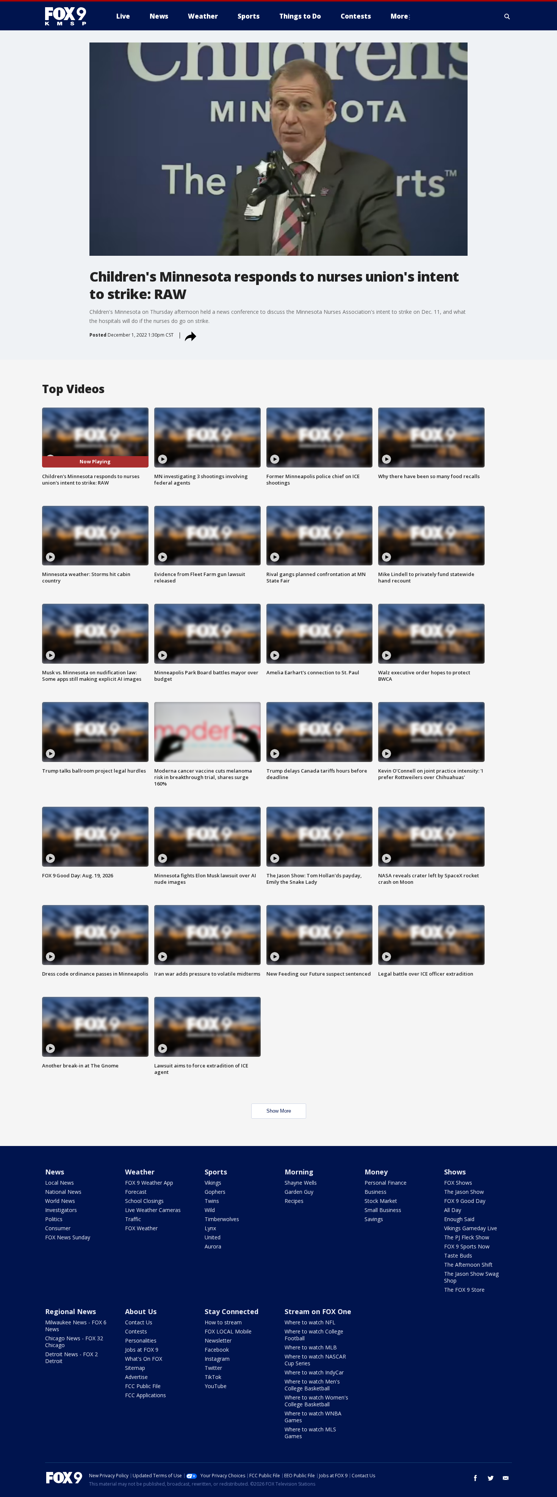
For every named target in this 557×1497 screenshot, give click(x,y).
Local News (59, 1182)
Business (375, 1191)
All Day (452, 1210)
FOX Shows (458, 1182)
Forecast (136, 1191)
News (54, 1171)
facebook (475, 1478)
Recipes (294, 1200)
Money (376, 1171)
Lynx (210, 1228)
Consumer (57, 1228)
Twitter (213, 1367)
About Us (140, 1311)
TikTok (213, 1377)
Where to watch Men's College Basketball (312, 1385)
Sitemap (135, 1367)
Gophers (215, 1191)
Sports (216, 1171)
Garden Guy (299, 1191)
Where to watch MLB (311, 1347)
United (213, 1237)
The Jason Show (464, 1191)
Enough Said (459, 1219)
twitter (491, 1478)
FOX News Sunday (67, 1237)
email (506, 1478)
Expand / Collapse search (507, 16)
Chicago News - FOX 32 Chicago (74, 1342)
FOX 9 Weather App (149, 1182)
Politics (54, 1219)
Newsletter (218, 1340)
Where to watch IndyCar (314, 1372)
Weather (140, 1171)
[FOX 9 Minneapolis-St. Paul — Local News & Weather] (70, 16)
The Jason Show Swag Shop (471, 1277)
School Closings (144, 1200)
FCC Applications (145, 1395)
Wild (210, 1210)
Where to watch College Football (314, 1335)
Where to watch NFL (310, 1322)
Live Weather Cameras (153, 1210)
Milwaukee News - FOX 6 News (75, 1326)
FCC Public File (143, 1386)
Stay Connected (231, 1311)
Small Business (383, 1210)
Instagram (217, 1358)
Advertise (136, 1377)
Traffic (133, 1219)
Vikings (213, 1182)
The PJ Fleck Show (466, 1237)
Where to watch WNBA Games (313, 1417)
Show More (278, 1111)
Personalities (140, 1340)
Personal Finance (386, 1182)
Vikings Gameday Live (470, 1228)
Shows (455, 1171)
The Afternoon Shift (468, 1264)
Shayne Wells (301, 1182)
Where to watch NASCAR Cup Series (315, 1360)
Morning (299, 1171)
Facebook (217, 1349)
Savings (374, 1219)
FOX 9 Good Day (464, 1200)
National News (63, 1191)
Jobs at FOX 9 (141, 1349)
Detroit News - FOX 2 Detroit (71, 1358)
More (399, 16)
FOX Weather (141, 1228)
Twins (212, 1200)
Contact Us (138, 1322)
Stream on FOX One (318, 1311)
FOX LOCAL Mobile (228, 1331)
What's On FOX (143, 1358)
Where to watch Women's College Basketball (316, 1401)
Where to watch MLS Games (310, 1433)
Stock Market (381, 1200)
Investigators (61, 1210)
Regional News (70, 1311)
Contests (136, 1331)
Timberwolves (222, 1219)
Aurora (213, 1246)
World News (60, 1200)
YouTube (216, 1386)
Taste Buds (458, 1255)
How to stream (223, 1322)
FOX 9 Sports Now (467, 1246)
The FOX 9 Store (464, 1289)
